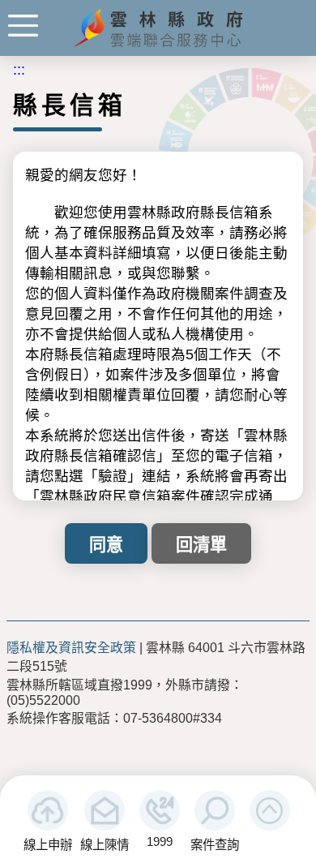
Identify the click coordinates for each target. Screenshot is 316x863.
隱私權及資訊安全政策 (71, 648)
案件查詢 (214, 845)
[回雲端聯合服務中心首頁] (158, 45)
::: (19, 70)
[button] (270, 810)
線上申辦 (47, 845)
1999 (160, 841)
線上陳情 (104, 845)
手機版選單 (23, 25)
